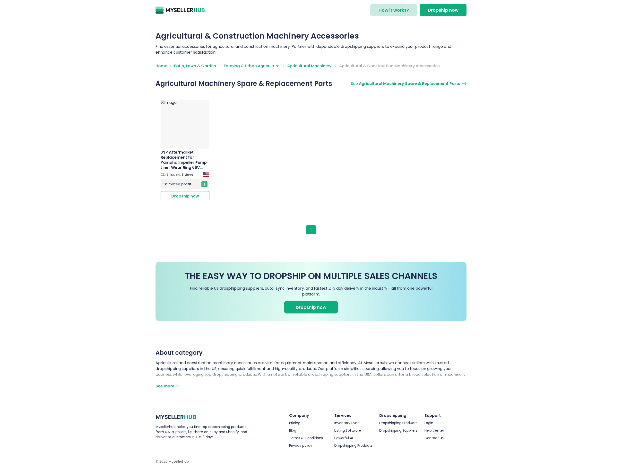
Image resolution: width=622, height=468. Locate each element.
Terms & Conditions (306, 437)
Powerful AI (343, 437)
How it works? (394, 10)
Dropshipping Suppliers (398, 430)
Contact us (434, 437)
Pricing (294, 422)
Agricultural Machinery (309, 66)
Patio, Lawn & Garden (195, 66)
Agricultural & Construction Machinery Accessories (389, 66)
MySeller (176, 417)
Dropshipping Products (353, 445)
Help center (434, 430)
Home (161, 66)
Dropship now (443, 10)
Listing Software (347, 430)
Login (428, 422)
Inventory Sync (347, 422)
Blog (292, 430)
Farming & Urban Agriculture (251, 66)
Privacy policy (300, 445)
